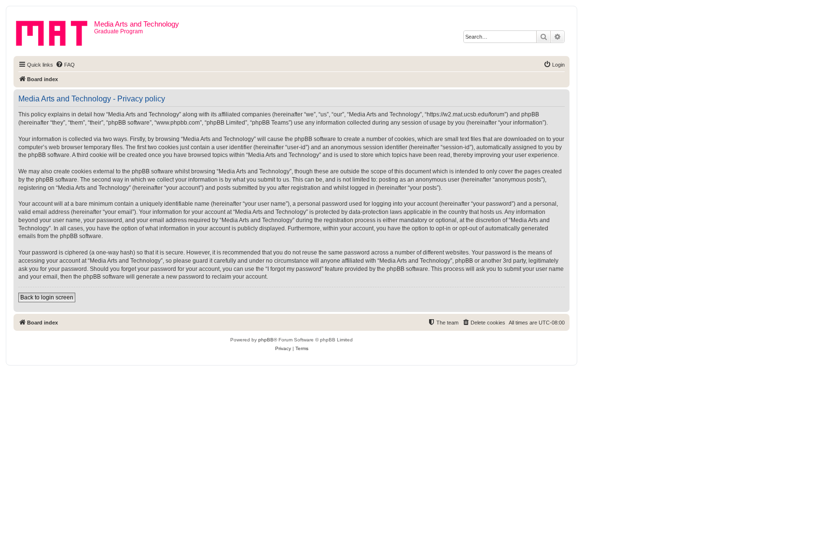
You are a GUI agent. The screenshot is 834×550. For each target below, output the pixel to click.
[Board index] (55, 31)
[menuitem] (65, 65)
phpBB (266, 339)
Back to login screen (46, 297)
